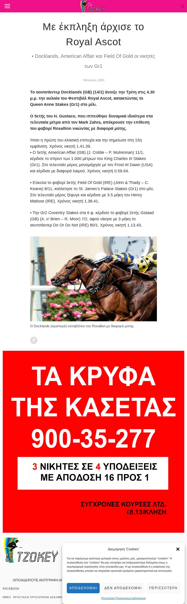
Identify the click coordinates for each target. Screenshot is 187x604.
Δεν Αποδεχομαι (123, 588)
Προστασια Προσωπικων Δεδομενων (123, 598)
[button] (178, 549)
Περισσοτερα (163, 588)
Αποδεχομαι (83, 588)
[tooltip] (33, 340)
